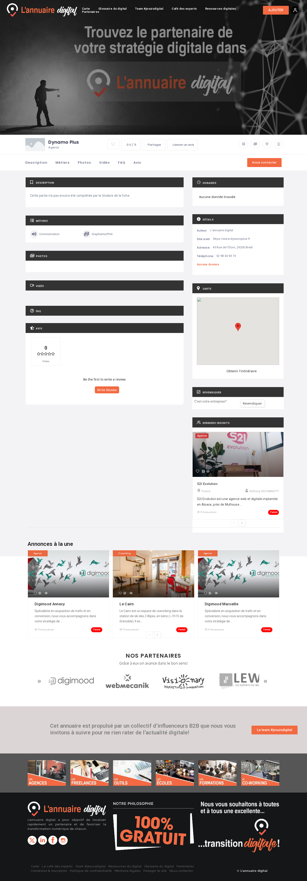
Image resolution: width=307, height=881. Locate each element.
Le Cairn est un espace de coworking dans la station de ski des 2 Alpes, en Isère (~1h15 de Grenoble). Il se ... (151, 616)
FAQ (121, 162)
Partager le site (155, 870)
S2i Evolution (207, 484)
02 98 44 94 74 (226, 256)
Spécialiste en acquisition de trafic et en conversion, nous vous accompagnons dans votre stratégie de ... (65, 616)
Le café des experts (57, 866)
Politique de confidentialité (91, 870)
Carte (35, 866)
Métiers (63, 162)
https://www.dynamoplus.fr (231, 238)
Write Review (107, 390)
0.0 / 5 (131, 145)
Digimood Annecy (50, 604)
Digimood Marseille (222, 604)
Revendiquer (252, 403)
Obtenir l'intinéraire (242, 371)
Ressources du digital (125, 866)
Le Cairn (127, 604)
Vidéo (104, 162)
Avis (137, 162)
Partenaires (185, 866)
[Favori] (197, 471)
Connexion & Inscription (49, 870)
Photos (84, 162)
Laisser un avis (183, 145)
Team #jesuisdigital (90, 866)
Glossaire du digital (159, 866)
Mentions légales (128, 870)
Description (36, 162)
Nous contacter (181, 870)
